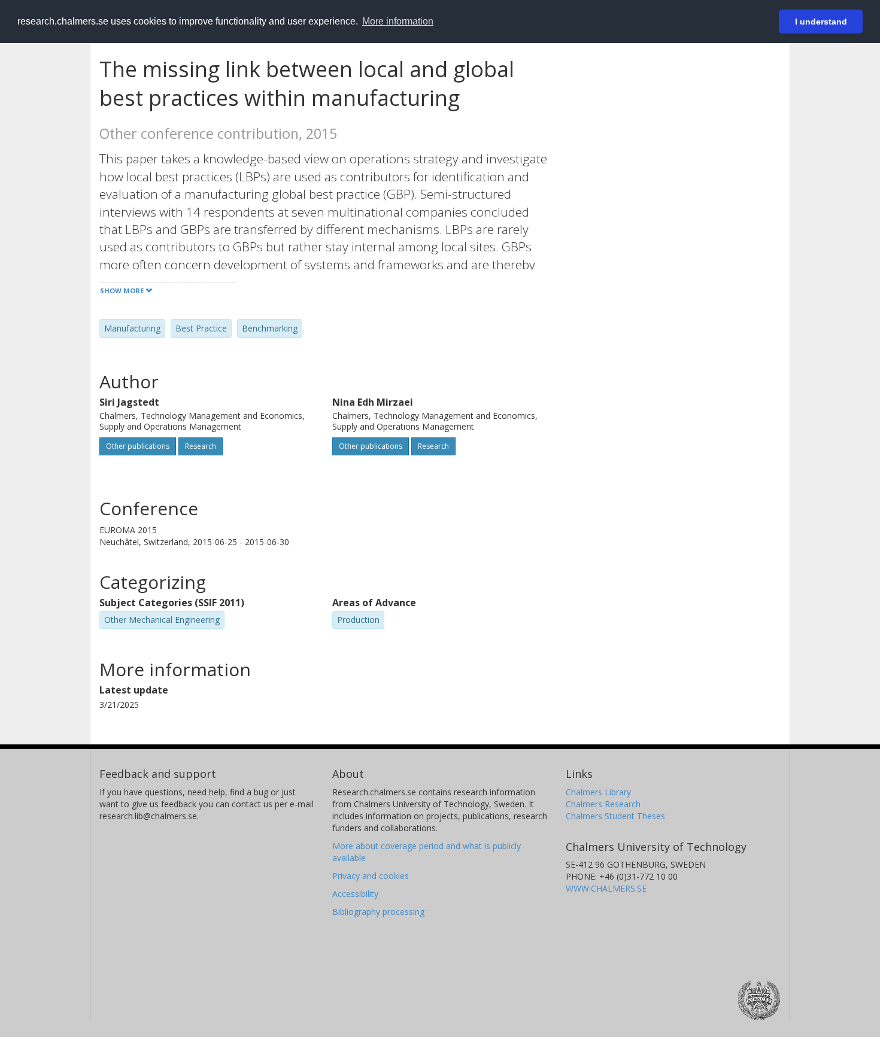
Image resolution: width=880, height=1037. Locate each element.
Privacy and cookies (370, 875)
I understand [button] (821, 21)
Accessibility (355, 893)
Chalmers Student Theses (615, 816)
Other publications (137, 446)
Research (200, 446)
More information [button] (397, 21)
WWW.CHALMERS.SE (606, 888)
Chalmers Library (598, 792)
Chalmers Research (603, 804)
